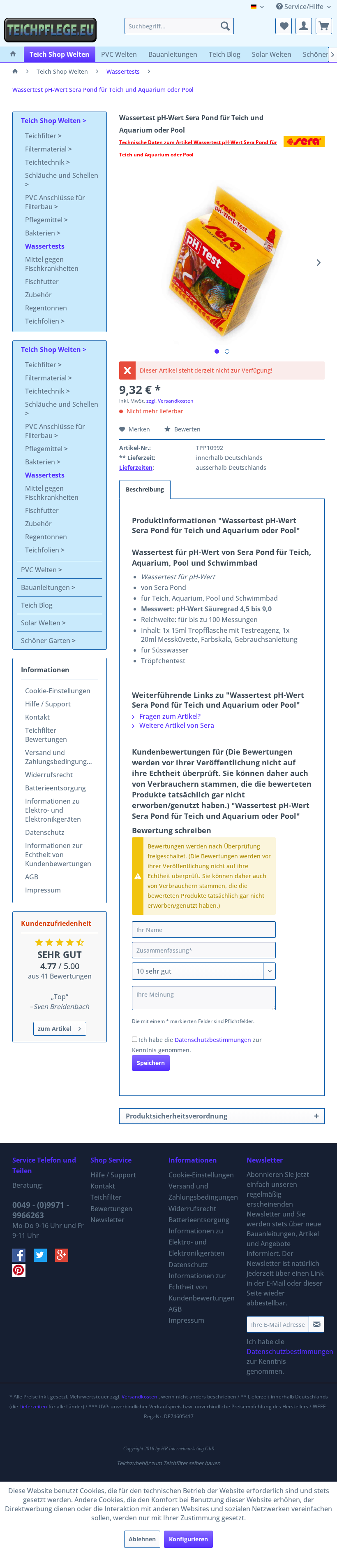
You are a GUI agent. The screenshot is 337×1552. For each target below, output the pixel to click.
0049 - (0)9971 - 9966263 (40, 1210)
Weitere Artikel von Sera (176, 725)
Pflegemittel (44, 219)
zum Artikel (54, 1028)
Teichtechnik (45, 162)
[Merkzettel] (283, 26)
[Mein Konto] (303, 26)
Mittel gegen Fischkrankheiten (51, 264)
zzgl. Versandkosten (170, 400)
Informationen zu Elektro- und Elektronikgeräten (53, 810)
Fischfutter (42, 281)
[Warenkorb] (324, 26)
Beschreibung (145, 489)
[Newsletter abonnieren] (316, 1324)
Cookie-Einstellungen (57, 690)
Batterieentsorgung (55, 787)
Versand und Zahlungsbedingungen (60, 757)
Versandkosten (139, 1396)
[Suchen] (225, 26)
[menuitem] (179, 26)
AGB (31, 876)
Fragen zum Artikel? (169, 716)
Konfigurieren (188, 1539)
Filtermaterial (46, 149)
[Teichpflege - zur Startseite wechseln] (50, 30)
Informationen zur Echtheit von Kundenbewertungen (58, 854)
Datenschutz (45, 832)
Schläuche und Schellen (61, 175)
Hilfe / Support (48, 703)
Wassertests (45, 246)
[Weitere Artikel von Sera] (304, 150)
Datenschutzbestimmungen (213, 1040)
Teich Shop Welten (52, 120)
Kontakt (37, 717)
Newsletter (107, 1219)
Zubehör (38, 294)
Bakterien (41, 233)
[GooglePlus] (65, 1259)
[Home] (13, 54)
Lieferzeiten (135, 467)
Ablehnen (142, 1539)
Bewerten (187, 429)
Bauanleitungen (46, 587)
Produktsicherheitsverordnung (176, 1116)
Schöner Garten (46, 640)
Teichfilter (41, 135)
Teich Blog (37, 605)
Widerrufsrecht (49, 774)
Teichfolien (43, 321)
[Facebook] (23, 1259)
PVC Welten (39, 569)
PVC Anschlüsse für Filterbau (55, 202)
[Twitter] (44, 1259)
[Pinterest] (22, 1274)
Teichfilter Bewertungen (46, 735)
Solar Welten (41, 622)
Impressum (43, 890)
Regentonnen (46, 307)
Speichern (151, 1063)
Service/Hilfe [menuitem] (304, 6)
